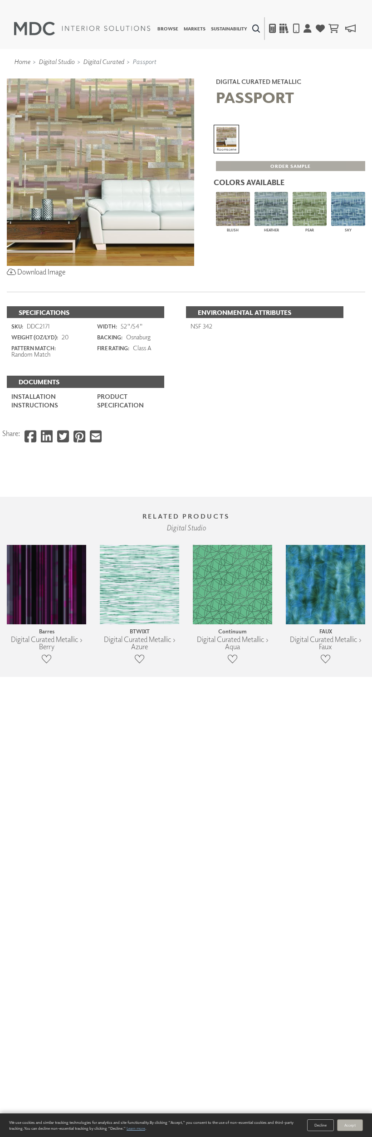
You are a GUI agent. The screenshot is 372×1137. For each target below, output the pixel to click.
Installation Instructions (34, 400)
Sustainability (229, 28)
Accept (350, 1124)
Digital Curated (103, 61)
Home (22, 61)
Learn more (136, 1128)
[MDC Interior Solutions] (82, 28)
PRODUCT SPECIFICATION (120, 400)
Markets (195, 28)
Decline (320, 1124)
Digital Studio (56, 61)
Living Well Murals (205, 75)
